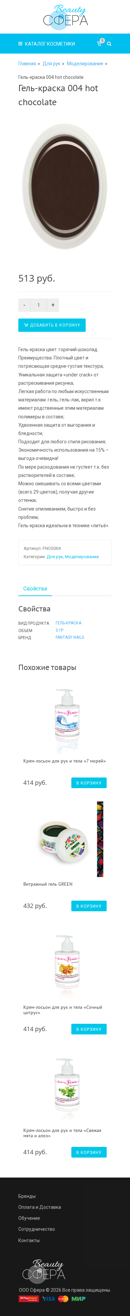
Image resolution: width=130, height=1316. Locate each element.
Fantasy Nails (70, 637)
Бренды (27, 1196)
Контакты (29, 1240)
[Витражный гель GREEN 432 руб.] (66, 839)
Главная (27, 63)
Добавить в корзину (55, 325)
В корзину (89, 783)
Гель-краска (68, 623)
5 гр (59, 630)
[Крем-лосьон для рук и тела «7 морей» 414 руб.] (66, 716)
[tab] (35, 588)
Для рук (51, 63)
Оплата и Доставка (39, 1207)
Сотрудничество (36, 1229)
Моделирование (85, 63)
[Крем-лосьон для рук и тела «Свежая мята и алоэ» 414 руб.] (66, 1086)
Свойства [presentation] (35, 588)
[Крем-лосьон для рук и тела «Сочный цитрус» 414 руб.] (66, 962)
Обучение (29, 1218)
